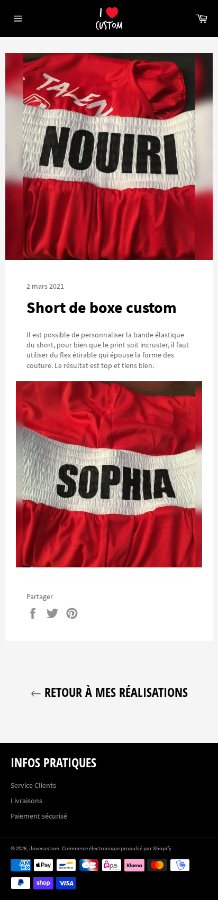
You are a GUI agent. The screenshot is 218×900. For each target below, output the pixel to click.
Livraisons (26, 800)
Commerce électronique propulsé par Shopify (116, 848)
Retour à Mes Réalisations (114, 692)
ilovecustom (44, 848)
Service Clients (33, 785)
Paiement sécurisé (39, 816)
